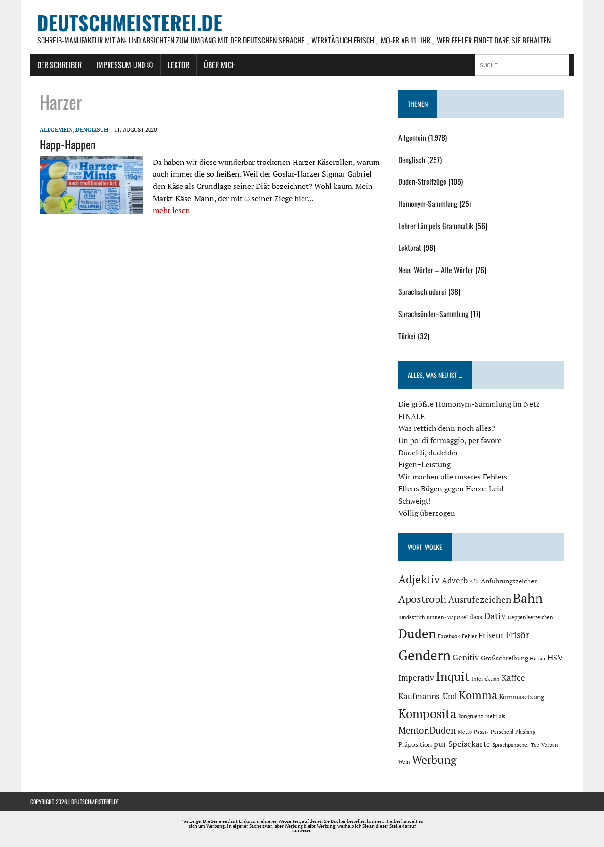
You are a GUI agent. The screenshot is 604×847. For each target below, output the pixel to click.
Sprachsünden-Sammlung (433, 313)
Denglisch (92, 129)
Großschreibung (504, 657)
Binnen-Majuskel (447, 617)
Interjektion (485, 679)
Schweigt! (414, 501)
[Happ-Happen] (91, 208)
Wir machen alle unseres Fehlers (452, 476)
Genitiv (466, 657)
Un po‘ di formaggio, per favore (450, 440)
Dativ (495, 616)
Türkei (407, 336)
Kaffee (513, 678)
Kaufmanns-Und (427, 696)
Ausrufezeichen (479, 599)
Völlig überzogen (426, 513)
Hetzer (537, 658)
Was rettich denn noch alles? (446, 428)
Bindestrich (411, 617)
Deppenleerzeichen (530, 617)
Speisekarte (469, 744)
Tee (535, 745)
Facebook (449, 636)
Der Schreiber (59, 64)
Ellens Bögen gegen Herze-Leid (450, 488)
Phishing (525, 731)
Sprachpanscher (510, 745)
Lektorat (409, 247)
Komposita (427, 713)
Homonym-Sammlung (427, 203)
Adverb (455, 580)
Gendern (424, 655)
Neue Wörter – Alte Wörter (435, 269)
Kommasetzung (521, 696)
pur (440, 744)
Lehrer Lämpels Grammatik (435, 225)
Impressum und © (124, 64)
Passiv (481, 731)
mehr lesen (171, 210)
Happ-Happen (68, 144)
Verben (549, 745)
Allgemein (56, 129)
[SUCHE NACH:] (524, 64)
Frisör (517, 635)
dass (476, 616)
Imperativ (416, 678)
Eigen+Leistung (424, 464)
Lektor (178, 64)
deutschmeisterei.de (95, 801)
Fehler (469, 636)
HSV (555, 657)
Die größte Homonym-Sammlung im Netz (469, 404)
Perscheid (502, 731)
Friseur (491, 635)
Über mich (220, 64)
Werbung (434, 759)
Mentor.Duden (427, 730)
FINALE (411, 416)
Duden (417, 633)
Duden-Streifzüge (422, 181)
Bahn (528, 598)
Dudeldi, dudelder (428, 452)
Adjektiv (419, 579)
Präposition (415, 744)
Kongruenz (470, 716)
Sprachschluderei (422, 291)
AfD (474, 581)
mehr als (495, 716)
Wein (404, 762)
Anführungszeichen (509, 580)
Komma (478, 694)
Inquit (453, 676)
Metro (465, 731)
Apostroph (422, 599)
